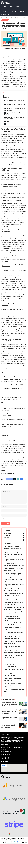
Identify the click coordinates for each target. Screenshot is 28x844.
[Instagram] (8, 758)
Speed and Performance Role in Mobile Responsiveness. (14, 109)
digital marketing (14, 533)
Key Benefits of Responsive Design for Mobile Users (14, 101)
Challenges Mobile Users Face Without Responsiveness (14, 105)
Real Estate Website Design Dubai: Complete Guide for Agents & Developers (8, 725)
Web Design (5, 20)
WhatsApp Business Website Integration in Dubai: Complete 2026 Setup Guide (12, 548)
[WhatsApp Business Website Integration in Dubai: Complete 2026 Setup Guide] (23, 704)
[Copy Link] (14, 841)
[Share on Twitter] (10, 841)
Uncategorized (14, 535)
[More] (20, 841)
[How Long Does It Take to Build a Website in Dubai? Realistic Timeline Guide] (23, 711)
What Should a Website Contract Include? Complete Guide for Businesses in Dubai (13, 685)
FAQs (7, 121)
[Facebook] (2, 758)
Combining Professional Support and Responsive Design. (14, 117)
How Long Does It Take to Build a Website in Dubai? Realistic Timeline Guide (13, 554)
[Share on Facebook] (7, 841)
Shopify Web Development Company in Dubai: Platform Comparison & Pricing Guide (13, 579)
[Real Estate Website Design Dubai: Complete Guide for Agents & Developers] (23, 725)
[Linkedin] (5, 758)
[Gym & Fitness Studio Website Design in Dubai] (23, 719)
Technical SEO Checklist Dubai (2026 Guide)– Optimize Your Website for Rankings (13, 618)
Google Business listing (12, 840)
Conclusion (8, 124)
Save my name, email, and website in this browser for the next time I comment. (14, 519)
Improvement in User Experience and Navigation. (14, 113)
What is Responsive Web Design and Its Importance (13, 96)
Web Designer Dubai (7, 352)
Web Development (14, 540)
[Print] (17, 841)
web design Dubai (11, 473)
